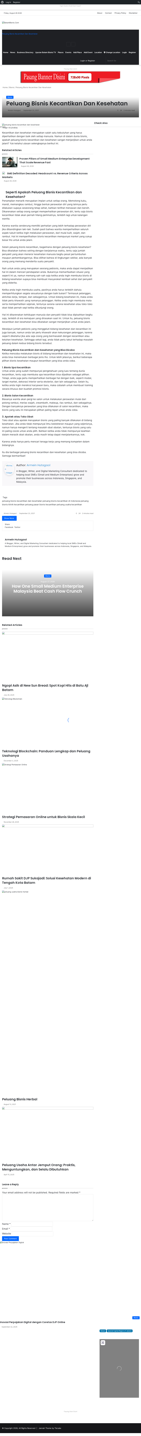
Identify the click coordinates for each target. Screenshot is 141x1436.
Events (68, 52)
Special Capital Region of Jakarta (119, 1331)
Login (124, 52)
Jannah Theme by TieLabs (50, 1428)
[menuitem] (2, 2)
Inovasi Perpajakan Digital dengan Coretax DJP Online (32, 1322)
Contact (108, 13)
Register (132, 52)
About (99, 13)
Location (98, 52)
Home (5, 52)
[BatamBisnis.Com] (10, 22)
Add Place (77, 52)
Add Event (88, 52)
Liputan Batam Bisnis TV (45, 52)
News (12, 52)
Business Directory (25, 52)
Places (60, 52)
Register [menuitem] (16, 2)
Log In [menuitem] (8, 2)
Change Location (112, 52)
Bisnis (10, 97)
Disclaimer (133, 13)
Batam (103, 1331)
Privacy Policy (120, 13)
